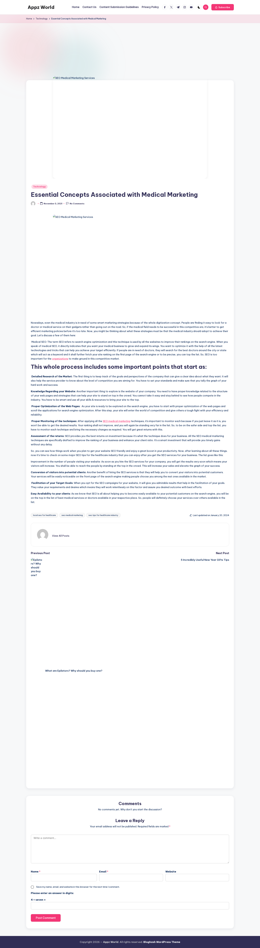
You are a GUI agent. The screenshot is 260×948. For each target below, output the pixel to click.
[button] (222, 7)
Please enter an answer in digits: (52, 893)
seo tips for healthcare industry (103, 515)
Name (35, 871)
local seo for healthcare (44, 515)
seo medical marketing (72, 515)
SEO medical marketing (116, 421)
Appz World (41, 7)
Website (170, 871)
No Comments (77, 204)
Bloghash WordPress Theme (161, 942)
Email (103, 871)
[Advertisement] (130, 46)
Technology (39, 187)
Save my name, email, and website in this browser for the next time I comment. (78, 886)
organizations (60, 358)
